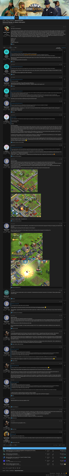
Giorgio (7, 451)
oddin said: (13, 117)
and (16, 156)
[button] (24, 17)
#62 (61, 64)
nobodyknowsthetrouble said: (16, 51)
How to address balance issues (12, 463)
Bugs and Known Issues (16, 451)
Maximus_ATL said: (15, 303)
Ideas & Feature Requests (17, 461)
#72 (61, 315)
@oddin (13, 107)
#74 (61, 347)
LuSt (6, 458)
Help (61, 473)
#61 (61, 49)
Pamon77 (7, 461)
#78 (61, 409)
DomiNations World (7, 17)
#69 (61, 223)
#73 (61, 331)
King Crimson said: (14, 349)
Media (27, 17)
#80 (61, 432)
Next (15, 47)
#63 (61, 77)
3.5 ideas (8, 460)
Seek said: (13, 434)
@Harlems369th (14, 160)
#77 (61, 398)
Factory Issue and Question (12, 454)
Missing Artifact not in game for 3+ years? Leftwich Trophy (18, 457)
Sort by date (58, 47)
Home (64, 473)
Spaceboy (62, 464)
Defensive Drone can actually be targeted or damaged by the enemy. (21, 450)
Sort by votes (63, 47)
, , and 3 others (17, 344)
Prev (4, 47)
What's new (22, 17)
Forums (16, 17)
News (13, 17)
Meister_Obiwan (6, 23)
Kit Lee (63, 458)
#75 (61, 363)
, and (18, 142)
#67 (61, 145)
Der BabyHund (8, 464)
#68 (61, 159)
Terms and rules (52, 473)
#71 (61, 301)
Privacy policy (58, 473)
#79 (61, 420)
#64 (61, 88)
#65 (61, 101)
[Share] (63, 26)
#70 (61, 290)
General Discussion (18, 464)
